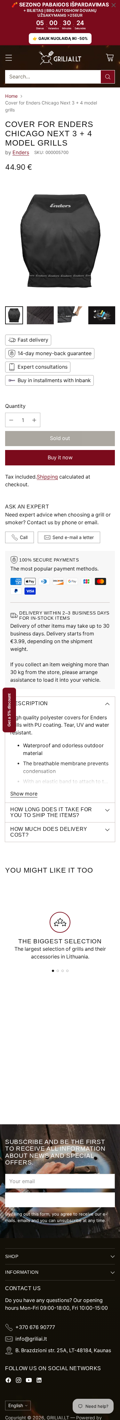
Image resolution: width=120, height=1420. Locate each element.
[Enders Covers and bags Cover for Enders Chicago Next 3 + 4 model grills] (60, 241)
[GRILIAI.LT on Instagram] (18, 1381)
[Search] (108, 77)
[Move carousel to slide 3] (62, 971)
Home (11, 96)
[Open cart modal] (109, 57)
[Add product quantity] (34, 420)
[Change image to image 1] (14, 315)
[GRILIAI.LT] (60, 58)
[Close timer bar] (113, 5)
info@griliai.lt (31, 1339)
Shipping (47, 477)
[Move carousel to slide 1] (53, 971)
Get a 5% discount (9, 710)
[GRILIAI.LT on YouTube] (29, 1381)
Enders (20, 152)
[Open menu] (8, 57)
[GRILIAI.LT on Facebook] (8, 1381)
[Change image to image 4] (101, 315)
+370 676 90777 (35, 1327)
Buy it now (60, 457)
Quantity (15, 406)
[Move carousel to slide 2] (58, 971)
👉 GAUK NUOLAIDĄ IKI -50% (60, 38)
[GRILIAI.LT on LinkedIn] (39, 1381)
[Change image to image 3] (71, 315)
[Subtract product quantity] (11, 420)
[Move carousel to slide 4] (67, 971)
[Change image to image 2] (40, 315)
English (15, 1405)
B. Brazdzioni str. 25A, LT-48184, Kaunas (63, 1350)
